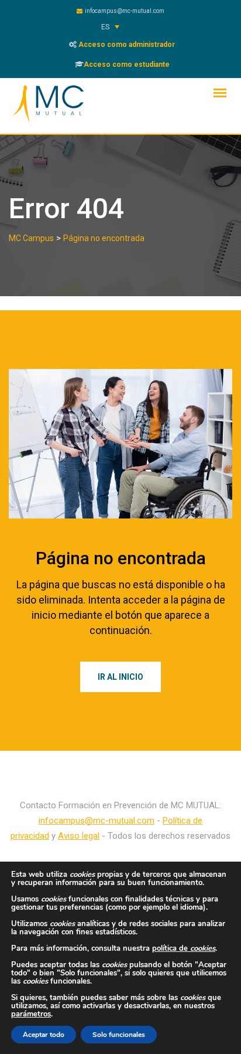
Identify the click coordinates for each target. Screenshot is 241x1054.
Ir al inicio (120, 677)
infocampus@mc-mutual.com (124, 11)
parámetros (31, 1014)
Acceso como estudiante (127, 64)
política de (183, 948)
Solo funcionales (118, 1034)
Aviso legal (78, 836)
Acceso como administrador (126, 44)
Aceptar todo (43, 1034)
